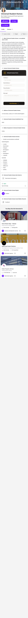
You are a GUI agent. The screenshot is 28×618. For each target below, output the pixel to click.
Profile (2, 29)
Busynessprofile (14, 2)
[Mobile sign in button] (23, 2)
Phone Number (6, 88)
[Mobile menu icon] (2, 2)
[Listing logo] (3, 9)
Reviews (9, 29)
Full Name (5, 77)
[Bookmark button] (25, 231)
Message (5, 93)
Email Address (6, 82)
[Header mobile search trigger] (26, 2)
